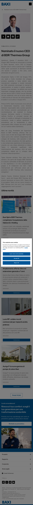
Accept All (16, 258)
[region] (16, 252)
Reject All (16, 262)
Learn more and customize (16, 254)
